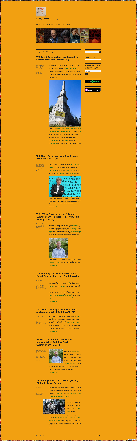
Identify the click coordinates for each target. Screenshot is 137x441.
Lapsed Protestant (60, 173)
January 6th (65, 140)
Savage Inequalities (69, 295)
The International (68, 170)
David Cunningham (53, 63)
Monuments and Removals (41, 69)
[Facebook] (97, 436)
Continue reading (53, 147)
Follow (86, 74)
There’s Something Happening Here (70, 165)
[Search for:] (92, 51)
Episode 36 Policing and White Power (64, 318)
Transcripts (45, 24)
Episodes (38, 24)
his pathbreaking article (74, 63)
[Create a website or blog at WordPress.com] (43, 435)
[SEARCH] (100, 52)
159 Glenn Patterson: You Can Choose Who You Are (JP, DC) (57, 157)
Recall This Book (42, 18)
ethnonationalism (39, 68)
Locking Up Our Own (65, 396)
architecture (38, 72)
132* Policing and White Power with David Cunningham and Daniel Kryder (57, 274)
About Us (51, 24)
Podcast (41, 351)
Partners (68, 24)
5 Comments (38, 395)
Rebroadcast (43, 288)
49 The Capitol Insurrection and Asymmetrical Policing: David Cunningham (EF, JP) (54, 342)
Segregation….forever (54, 262)
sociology (38, 226)
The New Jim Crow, (69, 297)
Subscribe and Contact (59, 24)
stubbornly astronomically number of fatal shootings (73, 410)
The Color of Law (70, 294)
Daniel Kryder (52, 286)
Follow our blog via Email (92, 65)
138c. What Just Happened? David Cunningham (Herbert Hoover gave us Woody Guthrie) (57, 217)
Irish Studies (42, 166)
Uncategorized (39, 394)
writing (42, 73)
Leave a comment (39, 228)
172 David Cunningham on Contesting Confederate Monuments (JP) (57, 58)
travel (40, 73)
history (42, 72)
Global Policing (66, 282)
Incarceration (42, 286)
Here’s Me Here (73, 173)
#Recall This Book (39, 357)
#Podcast (44, 356)
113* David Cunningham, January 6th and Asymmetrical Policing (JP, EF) (56, 310)
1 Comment (38, 170)
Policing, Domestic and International (39, 322)
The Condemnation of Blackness (58, 297)
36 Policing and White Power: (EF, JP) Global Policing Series (57, 381)
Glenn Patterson (52, 170)
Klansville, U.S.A (52, 167)
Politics (37, 73)
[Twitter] (99, 436)
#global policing (39, 356)
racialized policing (53, 140)
